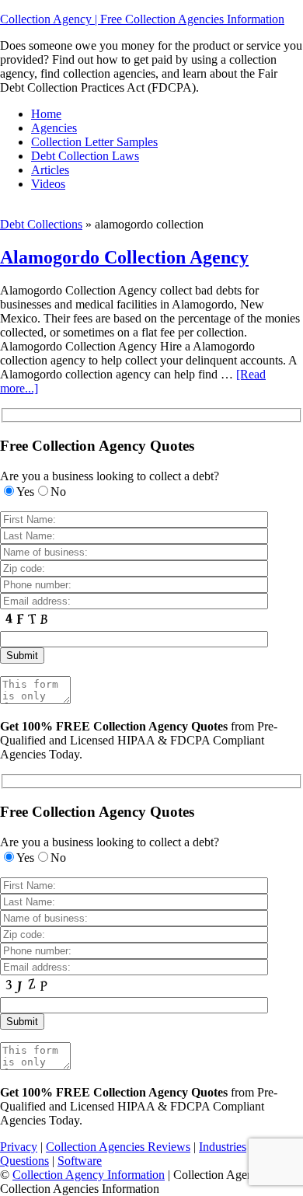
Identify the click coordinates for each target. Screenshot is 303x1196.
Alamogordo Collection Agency (124, 257)
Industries (222, 1146)
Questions (24, 1160)
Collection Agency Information (88, 1174)
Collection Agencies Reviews (118, 1146)
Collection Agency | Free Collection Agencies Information (142, 19)
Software (79, 1160)
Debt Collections (41, 224)
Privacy (18, 1146)
